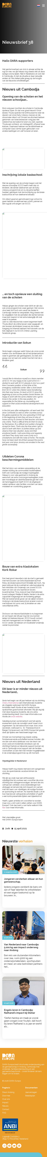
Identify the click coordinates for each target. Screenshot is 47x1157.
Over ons (6, 1099)
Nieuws (5, 1106)
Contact (5, 1109)
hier (3, 808)
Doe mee (6, 1096)
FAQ (4, 1113)
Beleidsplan (30, 1096)
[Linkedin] (19, 1146)
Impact (5, 1102)
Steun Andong (8, 1092)
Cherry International (10, 703)
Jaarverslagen (31, 1092)
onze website (16, 716)
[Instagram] (4, 1146)
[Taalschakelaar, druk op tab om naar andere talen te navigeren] (38, 5)
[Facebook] (9, 1146)
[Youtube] (14, 1146)
